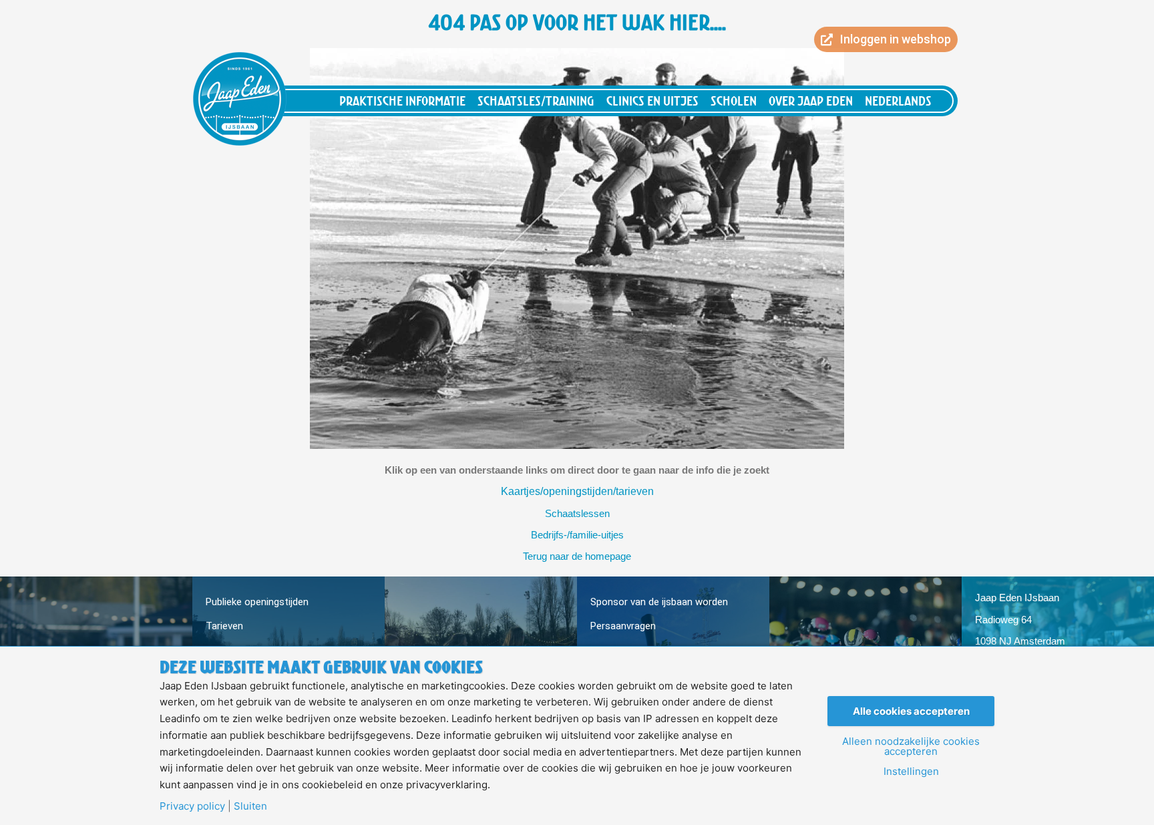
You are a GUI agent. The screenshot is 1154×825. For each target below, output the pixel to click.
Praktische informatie (402, 100)
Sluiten (250, 806)
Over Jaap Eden (811, 100)
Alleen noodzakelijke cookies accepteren (911, 746)
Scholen (734, 100)
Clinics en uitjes (652, 100)
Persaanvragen (623, 626)
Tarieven (224, 626)
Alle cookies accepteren (911, 711)
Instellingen (911, 771)
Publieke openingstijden (257, 602)
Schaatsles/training (535, 100)
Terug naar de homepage (577, 556)
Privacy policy (192, 806)
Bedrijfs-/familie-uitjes (577, 534)
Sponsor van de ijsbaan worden (659, 602)
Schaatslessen (577, 513)
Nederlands (898, 100)
